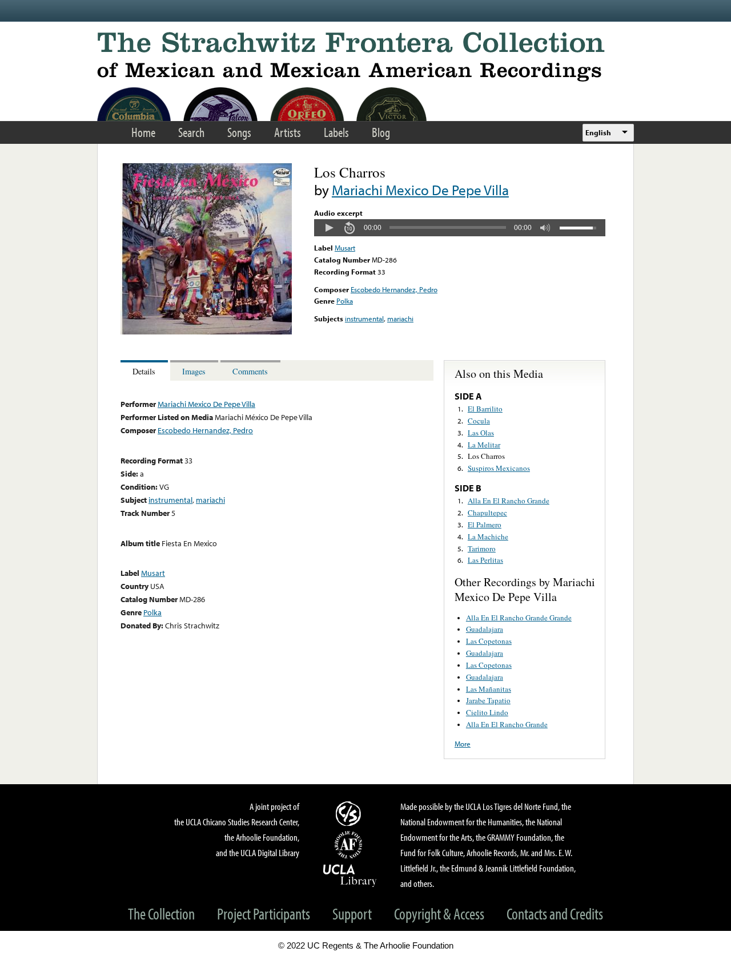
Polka (344, 300)
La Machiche (488, 536)
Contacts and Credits (555, 913)
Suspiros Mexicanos (499, 468)
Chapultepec (487, 512)
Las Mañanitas (488, 689)
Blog (381, 132)
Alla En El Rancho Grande (508, 500)
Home (143, 132)
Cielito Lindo (487, 712)
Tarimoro (482, 548)
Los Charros (486, 456)
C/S (350, 813)
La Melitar (484, 444)
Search (191, 132)
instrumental (364, 318)
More (463, 743)
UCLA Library (350, 875)
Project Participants (263, 913)
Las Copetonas (489, 641)
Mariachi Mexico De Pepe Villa (420, 190)
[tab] (145, 370)
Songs (239, 132)
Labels (336, 132)
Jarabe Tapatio (488, 700)
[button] (329, 227)
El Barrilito (485, 409)
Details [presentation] (143, 371)
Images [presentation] (194, 371)
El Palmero (484, 524)
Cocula (479, 421)
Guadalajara (484, 629)
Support (352, 913)
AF (350, 844)
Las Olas (481, 432)
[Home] (365, 57)
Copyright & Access (439, 913)
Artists (287, 132)
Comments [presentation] (250, 371)
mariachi (400, 318)
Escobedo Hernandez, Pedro (394, 289)
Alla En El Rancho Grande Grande (519, 617)
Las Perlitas (485, 560)
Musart (345, 247)
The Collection (161, 913)
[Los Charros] (206, 331)
